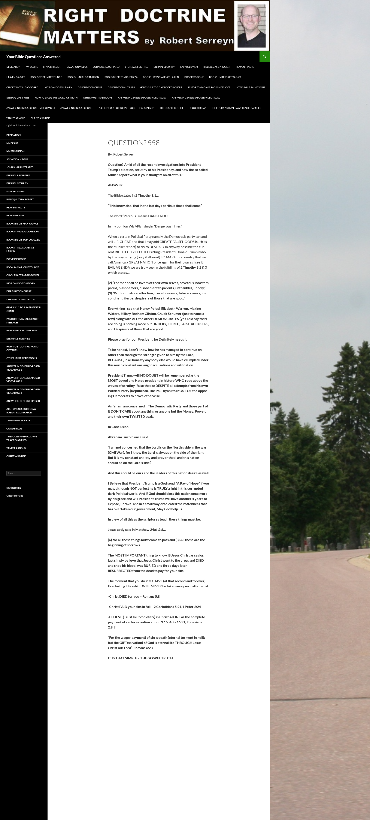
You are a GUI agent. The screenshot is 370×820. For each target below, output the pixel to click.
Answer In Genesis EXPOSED (76, 107)
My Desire (32, 66)
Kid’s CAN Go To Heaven (58, 87)
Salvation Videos (77, 66)
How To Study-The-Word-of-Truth (56, 97)
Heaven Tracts (245, 66)
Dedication (13, 66)
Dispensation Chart (90, 87)
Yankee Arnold (15, 118)
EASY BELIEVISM (189, 66)
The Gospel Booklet (172, 107)
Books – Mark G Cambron (83, 77)
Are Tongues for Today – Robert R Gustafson (126, 107)
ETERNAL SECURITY (164, 66)
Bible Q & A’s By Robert (216, 66)
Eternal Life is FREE (136, 66)
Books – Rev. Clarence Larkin (161, 77)
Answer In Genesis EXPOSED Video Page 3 (30, 107)
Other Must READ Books (97, 97)
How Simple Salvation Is (250, 87)
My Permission (52, 66)
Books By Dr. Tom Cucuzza (120, 77)
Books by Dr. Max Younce (46, 77)
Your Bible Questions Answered (33, 56)
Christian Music (41, 118)
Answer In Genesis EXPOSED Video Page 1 (142, 97)
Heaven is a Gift (15, 77)
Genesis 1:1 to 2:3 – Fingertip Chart (161, 87)
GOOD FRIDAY (198, 107)
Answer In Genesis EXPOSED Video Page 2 (196, 97)
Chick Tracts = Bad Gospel (22, 87)
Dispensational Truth (121, 87)
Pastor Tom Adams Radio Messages (209, 87)
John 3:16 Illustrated (106, 66)
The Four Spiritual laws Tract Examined (236, 107)
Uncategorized (14, 495)
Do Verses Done (194, 77)
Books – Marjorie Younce (225, 77)
